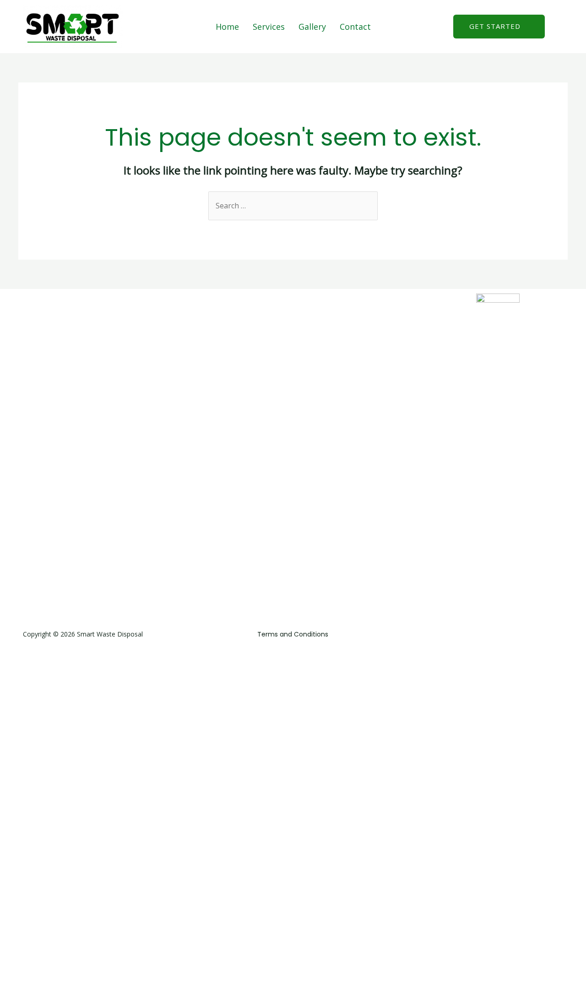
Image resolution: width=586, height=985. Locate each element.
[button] (499, 26)
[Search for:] (293, 206)
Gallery (312, 26)
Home (227, 26)
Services (269, 26)
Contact (355, 26)
